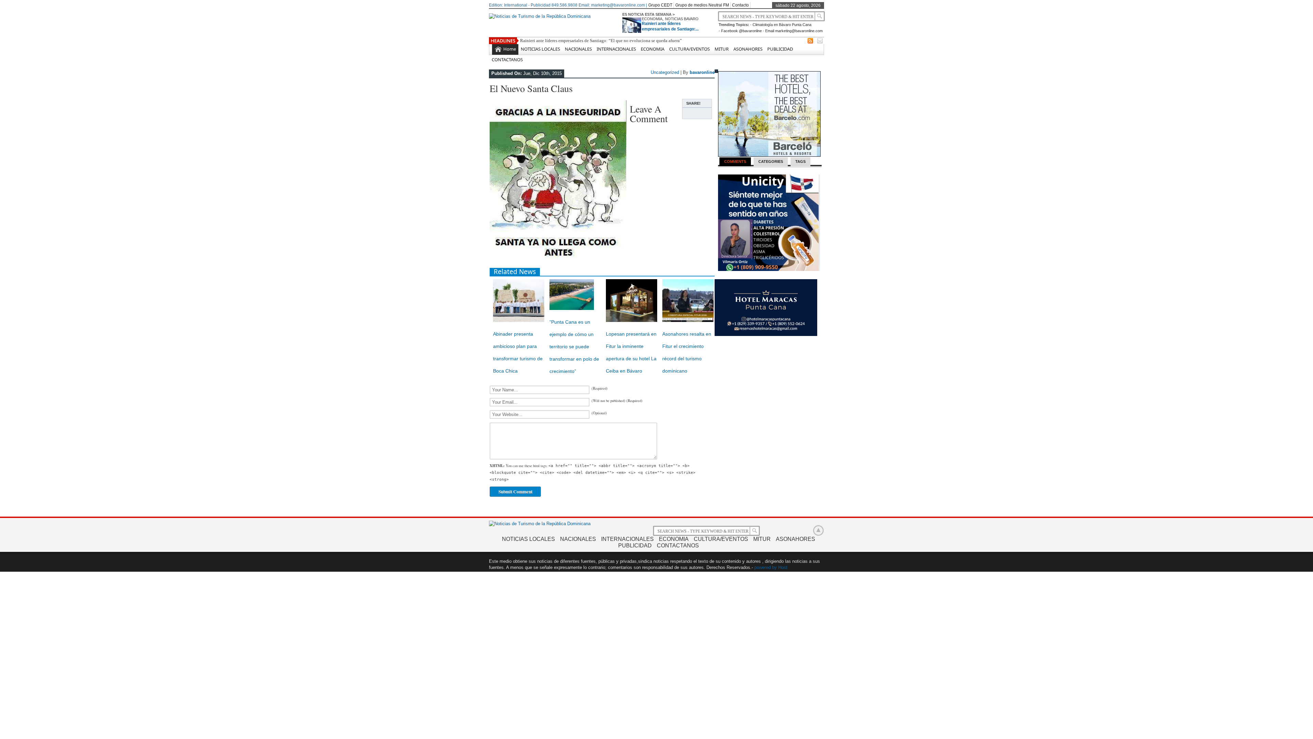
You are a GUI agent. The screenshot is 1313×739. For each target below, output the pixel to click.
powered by (765, 567)
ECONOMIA (652, 19)
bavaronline (702, 72)
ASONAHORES (747, 49)
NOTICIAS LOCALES (540, 49)
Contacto (740, 5)
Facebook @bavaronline (741, 31)
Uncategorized (665, 72)
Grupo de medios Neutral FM (702, 5)
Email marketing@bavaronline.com (794, 31)
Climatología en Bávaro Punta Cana (782, 25)
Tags (800, 161)
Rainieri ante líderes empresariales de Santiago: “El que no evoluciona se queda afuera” (601, 40)
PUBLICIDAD (780, 49)
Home (509, 49)
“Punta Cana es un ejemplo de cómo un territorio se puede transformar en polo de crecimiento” (574, 346)
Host (782, 567)
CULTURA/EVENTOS (689, 49)
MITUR (722, 49)
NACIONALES (578, 49)
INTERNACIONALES (616, 49)
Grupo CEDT (660, 5)
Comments (735, 161)
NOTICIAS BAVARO (682, 19)
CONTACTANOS (507, 59)
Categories (770, 161)
